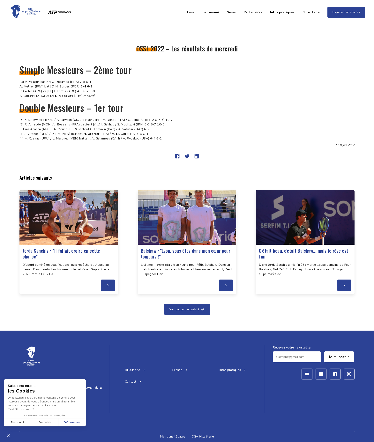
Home (190, 12)
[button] (8, 435)
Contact (130, 381)
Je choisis (45, 422)
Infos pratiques (282, 12)
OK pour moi (72, 422)
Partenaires (253, 12)
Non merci (17, 422)
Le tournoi (211, 12)
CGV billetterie (203, 436)
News (231, 12)
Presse (177, 370)
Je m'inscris (339, 357)
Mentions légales (172, 436)
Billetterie (311, 12)
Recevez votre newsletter (292, 347)
